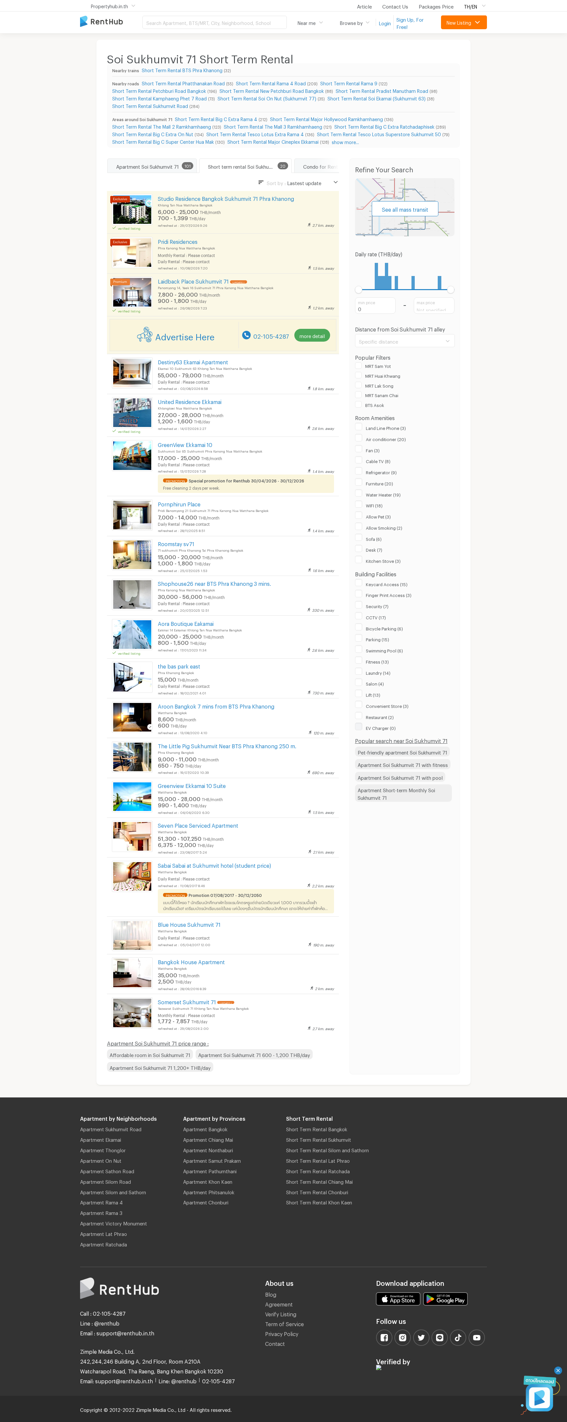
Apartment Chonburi (205, 1201)
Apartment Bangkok (205, 1128)
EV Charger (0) (381, 727)
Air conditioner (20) (386, 438)
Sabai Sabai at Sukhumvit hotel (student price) (214, 864)
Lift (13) (373, 694)
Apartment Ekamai (100, 1139)
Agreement (279, 1303)
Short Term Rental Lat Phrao (318, 1160)
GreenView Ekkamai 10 (185, 444)
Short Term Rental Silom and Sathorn (327, 1149)
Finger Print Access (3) (388, 594)
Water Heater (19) (383, 494)
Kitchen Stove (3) (383, 560)
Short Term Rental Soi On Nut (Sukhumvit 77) (267, 97)
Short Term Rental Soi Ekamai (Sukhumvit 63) (376, 97)
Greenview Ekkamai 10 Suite (192, 785)
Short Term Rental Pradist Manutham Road (382, 90)
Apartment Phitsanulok (208, 1191)
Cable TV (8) (378, 460)
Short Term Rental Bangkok (316, 1128)
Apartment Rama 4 (101, 1201)
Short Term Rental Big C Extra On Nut (152, 133)
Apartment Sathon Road (107, 1170)
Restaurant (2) (380, 716)
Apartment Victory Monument (113, 1222)
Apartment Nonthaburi (208, 1149)
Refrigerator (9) (381, 471)
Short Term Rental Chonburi (317, 1191)
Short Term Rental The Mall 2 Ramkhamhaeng (161, 126)
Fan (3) (373, 449)
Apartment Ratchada (103, 1243)
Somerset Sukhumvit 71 (187, 1001)
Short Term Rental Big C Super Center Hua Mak (163, 141)
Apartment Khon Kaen (207, 1181)
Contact (275, 1343)
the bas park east (179, 665)
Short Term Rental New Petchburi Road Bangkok (272, 90)
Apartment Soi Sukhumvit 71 (147, 166)
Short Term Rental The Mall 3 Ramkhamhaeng (273, 126)
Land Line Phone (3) (386, 427)
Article (364, 6)
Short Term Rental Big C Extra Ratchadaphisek (384, 126)
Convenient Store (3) (387, 705)
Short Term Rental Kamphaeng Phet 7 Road (159, 97)
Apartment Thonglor (103, 1149)
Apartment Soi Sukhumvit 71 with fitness (403, 764)
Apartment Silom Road (105, 1181)
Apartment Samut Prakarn (212, 1160)
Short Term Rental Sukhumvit (318, 1139)
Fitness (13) (377, 661)
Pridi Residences (178, 241)
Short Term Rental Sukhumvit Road (150, 105)
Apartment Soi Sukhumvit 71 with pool (400, 777)
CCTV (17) (376, 616)
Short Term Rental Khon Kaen (319, 1201)
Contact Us (395, 6)
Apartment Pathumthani (210, 1170)
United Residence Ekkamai (189, 401)
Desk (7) (374, 549)
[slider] (359, 289)
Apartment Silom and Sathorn (113, 1191)
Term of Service (284, 1323)
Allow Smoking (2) (384, 527)
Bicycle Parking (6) (384, 627)
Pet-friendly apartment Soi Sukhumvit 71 (402, 751)
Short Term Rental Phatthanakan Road (183, 82)
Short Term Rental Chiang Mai (319, 1181)
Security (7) (377, 605)
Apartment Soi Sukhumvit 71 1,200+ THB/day (160, 1067)
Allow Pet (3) (378, 516)
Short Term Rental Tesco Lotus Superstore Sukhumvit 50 (379, 133)
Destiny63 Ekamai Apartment (193, 361)
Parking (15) (377, 638)
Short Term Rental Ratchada (318, 1170)
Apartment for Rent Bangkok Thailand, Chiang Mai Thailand (111, 22)
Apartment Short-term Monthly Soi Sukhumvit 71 (396, 793)
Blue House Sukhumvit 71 (189, 924)
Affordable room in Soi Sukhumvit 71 (150, 1054)
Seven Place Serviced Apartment (198, 824)
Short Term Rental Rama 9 (348, 82)
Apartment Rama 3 (101, 1212)
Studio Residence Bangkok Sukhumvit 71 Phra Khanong (226, 198)
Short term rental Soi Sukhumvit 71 (246, 166)
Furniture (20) (379, 482)
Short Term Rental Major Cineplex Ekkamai (273, 141)
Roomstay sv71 (176, 543)
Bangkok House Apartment (191, 961)
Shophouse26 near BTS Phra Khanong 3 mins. (214, 583)
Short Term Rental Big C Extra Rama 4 (216, 118)
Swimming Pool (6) (384, 649)
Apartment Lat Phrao (103, 1233)
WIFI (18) (374, 504)
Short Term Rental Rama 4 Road (271, 82)
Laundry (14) (378, 672)
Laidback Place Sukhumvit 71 (193, 280)
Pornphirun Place (179, 503)
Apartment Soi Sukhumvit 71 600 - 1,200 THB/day (254, 1054)
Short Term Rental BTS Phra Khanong (182, 69)
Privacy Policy (281, 1333)
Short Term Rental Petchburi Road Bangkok (159, 90)
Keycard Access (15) (387, 583)
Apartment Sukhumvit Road (110, 1128)
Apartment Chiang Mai (208, 1139)
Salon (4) (375, 683)
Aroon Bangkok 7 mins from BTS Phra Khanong (216, 705)
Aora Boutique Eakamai (186, 623)
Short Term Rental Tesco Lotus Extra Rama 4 (255, 133)
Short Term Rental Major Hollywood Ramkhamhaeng (326, 118)
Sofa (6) (374, 538)
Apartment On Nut (100, 1160)
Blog (270, 1293)
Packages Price (436, 6)
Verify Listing (280, 1313)
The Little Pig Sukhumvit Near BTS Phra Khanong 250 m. (227, 745)
